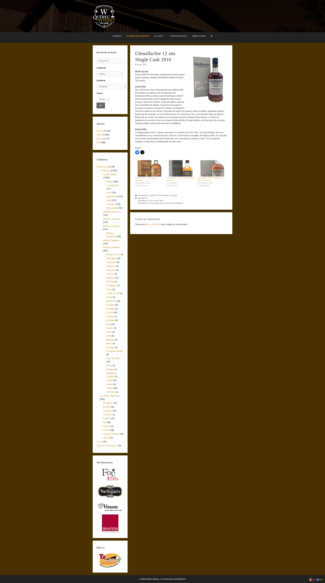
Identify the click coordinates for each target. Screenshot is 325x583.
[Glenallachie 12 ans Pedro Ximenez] (149, 168)
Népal (109, 343)
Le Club (158, 36)
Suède (109, 380)
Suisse (109, 384)
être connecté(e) (153, 224)
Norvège (110, 347)
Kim (98, 142)
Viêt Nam (110, 392)
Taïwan (109, 388)
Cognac (106, 418)
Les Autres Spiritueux (110, 396)
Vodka (106, 438)
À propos (116, 36)
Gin (104, 422)
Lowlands (110, 204)
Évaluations (142, 195)
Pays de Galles (113, 358)
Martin (99, 138)
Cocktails (107, 414)
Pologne (110, 369)
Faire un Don (198, 36)
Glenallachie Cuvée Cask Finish (150, 201)
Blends (109, 181)
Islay (108, 200)
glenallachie (142, 198)
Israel (109, 332)
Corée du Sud (112, 293)
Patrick (99, 131)
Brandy (106, 407)
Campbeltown (112, 185)
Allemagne (111, 258)
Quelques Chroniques (106, 445)
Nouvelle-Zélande (114, 351)
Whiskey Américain (112, 212)
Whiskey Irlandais (111, 219)
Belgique (110, 278)
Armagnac (108, 403)
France (109, 312)
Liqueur (106, 426)
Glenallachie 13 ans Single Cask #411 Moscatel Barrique (160, 203)
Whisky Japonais (111, 240)
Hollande (110, 320)
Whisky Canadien (111, 226)
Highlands (111, 196)
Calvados (107, 410)
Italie (108, 336)
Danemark (111, 301)
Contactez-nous (178, 36)
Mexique (110, 340)
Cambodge (111, 285)
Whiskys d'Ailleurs (111, 247)
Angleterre (111, 262)
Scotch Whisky (163, 195)
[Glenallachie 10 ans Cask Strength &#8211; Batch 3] (180, 168)
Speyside (173, 195)
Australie (110, 270)
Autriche (110, 274)
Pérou (109, 365)
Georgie (110, 316)
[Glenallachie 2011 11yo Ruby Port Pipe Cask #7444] (212, 168)
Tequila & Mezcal (111, 434)
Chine (109, 289)
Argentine (110, 266)
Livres (99, 441)
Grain (108, 192)
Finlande (110, 309)
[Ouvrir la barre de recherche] (211, 36)
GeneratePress (179, 579)
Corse (109, 297)
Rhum (106, 430)
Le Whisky (152, 195)
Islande (109, 328)
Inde (108, 324)
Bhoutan (110, 281)
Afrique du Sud (113, 254)
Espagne (110, 305)
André (99, 135)
